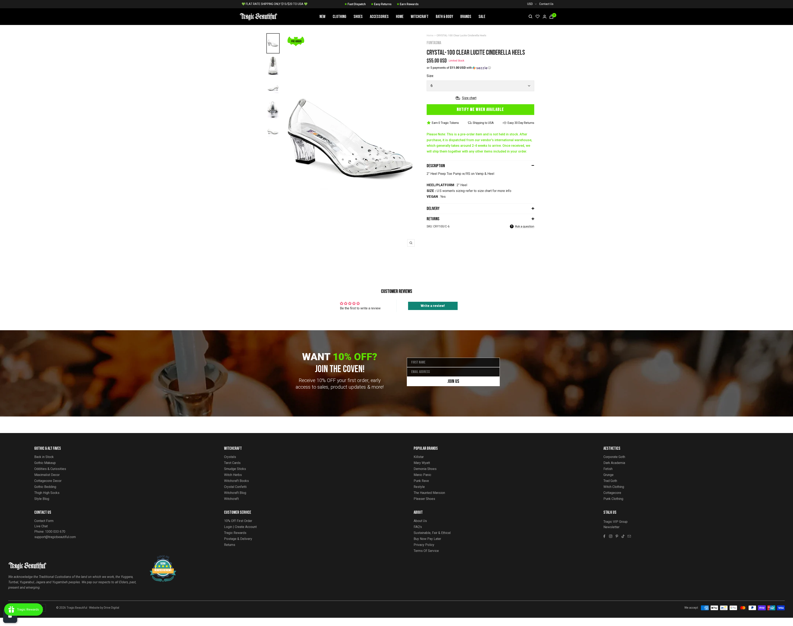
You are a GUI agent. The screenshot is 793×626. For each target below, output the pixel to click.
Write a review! (433, 306)
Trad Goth (610, 481)
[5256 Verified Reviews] (159, 557)
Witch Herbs (233, 475)
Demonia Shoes (425, 469)
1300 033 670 (55, 532)
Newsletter (611, 527)
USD (530, 4)
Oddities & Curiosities (50, 469)
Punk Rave (421, 481)
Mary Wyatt (422, 463)
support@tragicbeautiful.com (55, 537)
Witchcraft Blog (235, 493)
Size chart (469, 98)
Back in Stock (44, 457)
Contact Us (546, 4)
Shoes (358, 16)
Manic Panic (422, 475)
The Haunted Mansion (429, 493)
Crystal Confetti (235, 487)
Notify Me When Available (480, 109)
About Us (420, 521)
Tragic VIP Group (615, 522)
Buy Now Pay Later (427, 539)
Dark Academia (614, 463)
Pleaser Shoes (424, 499)
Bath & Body (444, 16)
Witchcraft (420, 16)
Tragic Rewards (235, 533)
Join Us (453, 381)
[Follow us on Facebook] (604, 536)
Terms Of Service (426, 551)
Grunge (608, 475)
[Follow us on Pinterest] (617, 536)
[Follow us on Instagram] (611, 536)
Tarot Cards (232, 463)
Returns (433, 218)
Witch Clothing (613, 487)
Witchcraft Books (236, 481)
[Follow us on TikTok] (623, 536)
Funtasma (434, 42)
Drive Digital (111, 607)
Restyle (419, 487)
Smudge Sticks (235, 469)
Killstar (419, 457)
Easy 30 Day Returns (521, 122)
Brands (465, 16)
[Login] (544, 16)
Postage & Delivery (238, 539)
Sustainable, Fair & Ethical (432, 533)
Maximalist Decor (47, 475)
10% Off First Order (238, 521)
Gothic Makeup (45, 463)
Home (400, 16)
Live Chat (41, 526)
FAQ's (418, 527)
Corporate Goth (614, 457)
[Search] (530, 16)
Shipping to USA (483, 122)
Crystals (230, 457)
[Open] (10, 616)
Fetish (608, 469)
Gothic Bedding (45, 487)
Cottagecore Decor (48, 481)
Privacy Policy (424, 545)
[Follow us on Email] (629, 536)
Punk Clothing (613, 499)
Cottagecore (612, 493)
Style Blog (41, 499)
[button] (480, 68)
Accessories (379, 16)
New (322, 16)
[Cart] (551, 17)
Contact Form (43, 521)
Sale (481, 16)
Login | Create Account (240, 527)
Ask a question (524, 226)
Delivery (433, 208)
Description (436, 165)
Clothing (339, 16)
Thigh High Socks (46, 493)
